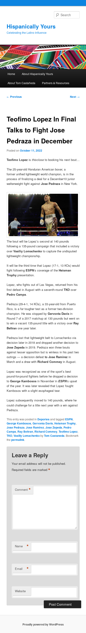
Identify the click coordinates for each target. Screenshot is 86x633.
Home (11, 74)
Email (22, 568)
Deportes (43, 419)
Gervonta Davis (43, 423)
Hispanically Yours (31, 26)
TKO (9, 436)
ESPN (69, 419)
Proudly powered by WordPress (43, 624)
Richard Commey (45, 431)
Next (75, 97)
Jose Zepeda (53, 427)
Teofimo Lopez (68, 431)
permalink (17, 440)
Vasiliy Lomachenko (27, 436)
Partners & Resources (55, 83)
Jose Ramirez (35, 427)
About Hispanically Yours (37, 74)
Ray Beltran (25, 431)
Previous (14, 97)
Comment (23, 489)
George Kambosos (19, 423)
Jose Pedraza (16, 427)
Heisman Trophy (65, 423)
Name (22, 546)
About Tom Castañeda (21, 83)
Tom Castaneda (54, 436)
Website (20, 591)
